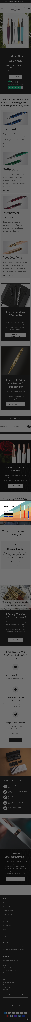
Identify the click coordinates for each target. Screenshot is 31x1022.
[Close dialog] (0, 501)
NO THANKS (8, 516)
